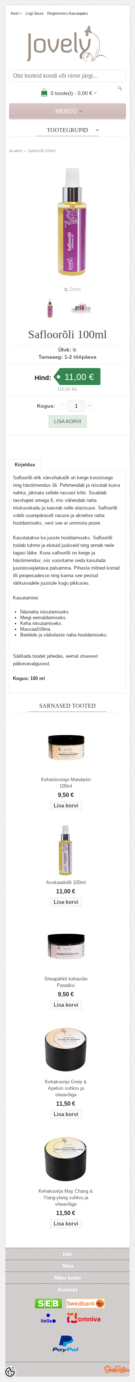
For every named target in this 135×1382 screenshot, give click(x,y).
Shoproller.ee (117, 1369)
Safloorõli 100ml (41, 151)
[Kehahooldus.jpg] (81, 308)
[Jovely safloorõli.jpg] (50, 308)
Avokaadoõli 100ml (66, 882)
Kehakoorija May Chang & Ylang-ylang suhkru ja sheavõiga (66, 1197)
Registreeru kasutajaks (67, 13)
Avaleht (15, 151)
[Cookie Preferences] (10, 1371)
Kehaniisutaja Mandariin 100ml (66, 783)
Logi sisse (35, 13)
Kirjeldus (25, 464)
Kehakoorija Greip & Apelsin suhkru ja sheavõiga (66, 1088)
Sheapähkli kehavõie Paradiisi (65, 982)
